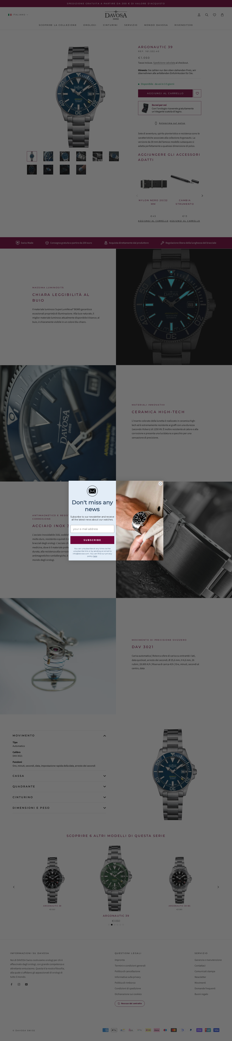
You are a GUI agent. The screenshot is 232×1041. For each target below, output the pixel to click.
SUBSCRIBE (92, 540)
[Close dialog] (160, 483)
